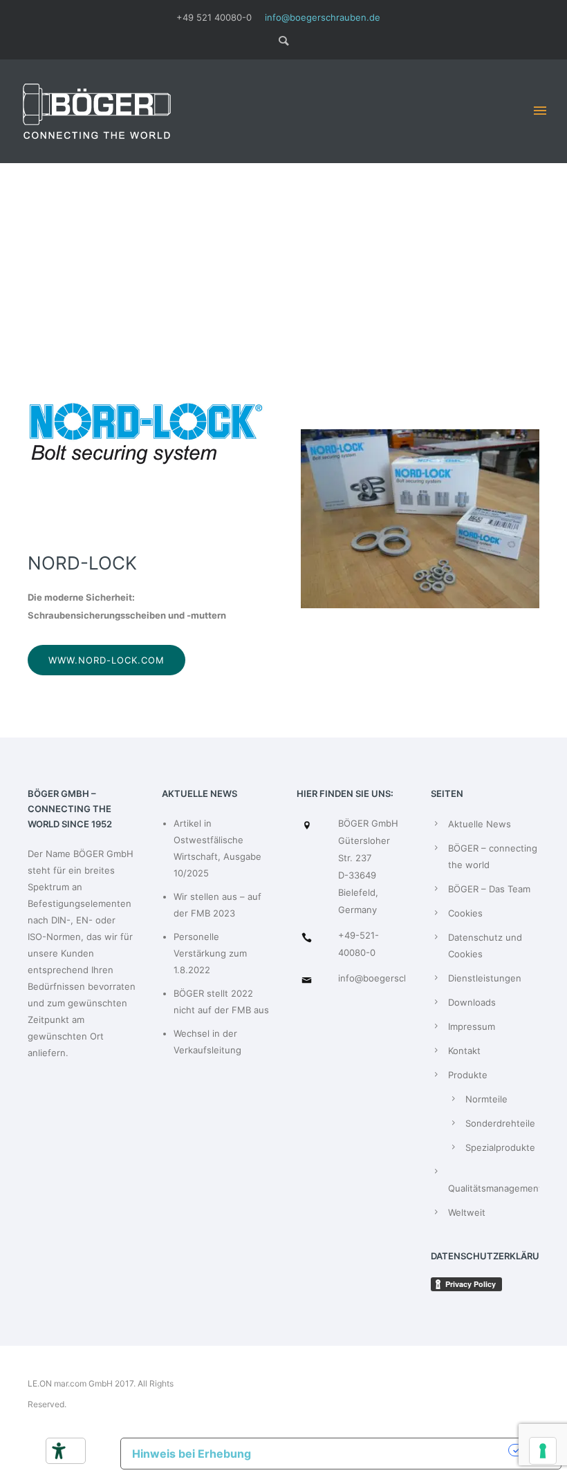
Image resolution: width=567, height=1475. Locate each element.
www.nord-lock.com (106, 660)
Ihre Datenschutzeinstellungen (386, 1450)
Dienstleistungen (484, 978)
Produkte (467, 1074)
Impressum (471, 1026)
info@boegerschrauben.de (322, 17)
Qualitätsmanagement (495, 1188)
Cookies (465, 913)
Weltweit (466, 1212)
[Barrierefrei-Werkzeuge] (59, 1451)
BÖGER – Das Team (489, 888)
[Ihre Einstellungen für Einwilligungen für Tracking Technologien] (543, 1451)
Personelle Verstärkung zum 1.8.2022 (210, 953)
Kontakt (464, 1050)
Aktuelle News (479, 823)
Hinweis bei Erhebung (191, 1453)
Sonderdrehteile (500, 1123)
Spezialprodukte (500, 1147)
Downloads (472, 1002)
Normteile (486, 1099)
